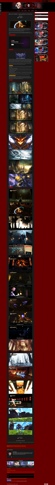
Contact (19, 10)
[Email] (21, 17)
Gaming (25, 10)
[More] (0, 14)
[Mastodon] (0, 10)
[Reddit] (0, 6)
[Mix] (0, 11)
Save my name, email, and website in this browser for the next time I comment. (17, 478)
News (36, 10)
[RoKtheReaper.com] (27, 5)
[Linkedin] (0, 8)
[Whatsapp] (0, 13)
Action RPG (8, 442)
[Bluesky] (20, 17)
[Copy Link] (23, 17)
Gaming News (20, 442)
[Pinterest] (0, 9)
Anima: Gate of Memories (13, 442)
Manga (32, 10)
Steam (31, 442)
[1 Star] (17, 440)
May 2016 (23, 442)
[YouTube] (39, 1)
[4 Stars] (19, 440)
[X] (19, 17)
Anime (29, 10)
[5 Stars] (20, 440)
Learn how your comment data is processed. (21, 481)
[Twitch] (40, 1)
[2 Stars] (18, 440)
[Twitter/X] (38, 1)
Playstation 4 (29, 442)
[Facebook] (36, 1)
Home (23, 10)
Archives (36, 18)
